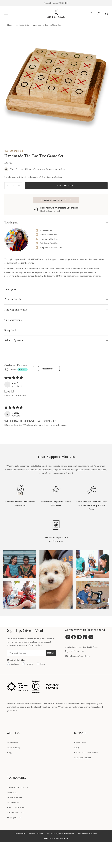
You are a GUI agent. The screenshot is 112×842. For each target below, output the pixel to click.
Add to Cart (66, 185)
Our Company (13, 747)
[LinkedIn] (67, 638)
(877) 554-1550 (63, 3)
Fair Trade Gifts (22, 25)
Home (9, 25)
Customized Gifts (15, 812)
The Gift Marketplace (17, 787)
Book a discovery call (50, 210)
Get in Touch (80, 742)
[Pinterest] (85, 638)
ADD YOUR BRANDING (57, 200)
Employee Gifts (14, 817)
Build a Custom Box (16, 807)
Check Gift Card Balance (86, 752)
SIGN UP (51, 653)
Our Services (13, 802)
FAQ (76, 747)
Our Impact (12, 742)
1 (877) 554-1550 (76, 651)
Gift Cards (12, 792)
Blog (9, 752)
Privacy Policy (20, 834)
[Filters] (36, 368)
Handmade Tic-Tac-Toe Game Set (46, 25)
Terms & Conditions (36, 834)
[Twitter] (90, 638)
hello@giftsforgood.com (79, 656)
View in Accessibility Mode (87, 834)
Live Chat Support (82, 757)
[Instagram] (79, 638)
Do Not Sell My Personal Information (60, 834)
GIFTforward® (14, 797)
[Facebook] (73, 638)
